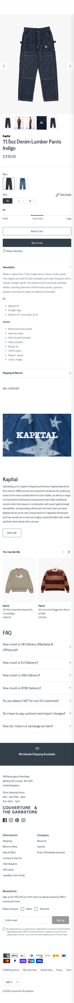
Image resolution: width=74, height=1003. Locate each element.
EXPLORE (12, 532)
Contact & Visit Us (12, 858)
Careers (41, 846)
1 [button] (31, 760)
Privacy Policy (61, 934)
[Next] (70, 66)
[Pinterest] (17, 820)
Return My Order (30, 970)
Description (9, 267)
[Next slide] (68, 552)
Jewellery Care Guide (14, 875)
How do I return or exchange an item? (28, 726)
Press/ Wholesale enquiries (51, 852)
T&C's (68, 970)
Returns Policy (10, 846)
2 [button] (35, 760)
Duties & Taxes (46, 970)
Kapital (6, 136)
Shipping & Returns (13, 372)
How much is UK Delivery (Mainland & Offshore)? (28, 647)
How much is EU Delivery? (20, 662)
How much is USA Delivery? (21, 675)
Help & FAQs (9, 852)
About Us (42, 840)
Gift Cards (8, 869)
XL (30, 200)
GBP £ (9, 982)
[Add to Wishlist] (34, 559)
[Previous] (4, 66)
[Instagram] (11, 820)
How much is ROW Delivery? (22, 688)
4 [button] (42, 760)
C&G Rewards (10, 863)
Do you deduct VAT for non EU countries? (31, 701)
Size (37, 194)
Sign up (60, 920)
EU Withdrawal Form (11, 970)
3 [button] (39, 760)
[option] (37, 64)
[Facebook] (5, 820)
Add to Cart (37, 231)
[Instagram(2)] (23, 820)
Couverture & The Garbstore (22, 991)
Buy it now (37, 242)
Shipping (7, 840)
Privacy (59, 970)
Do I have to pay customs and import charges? (34, 713)
